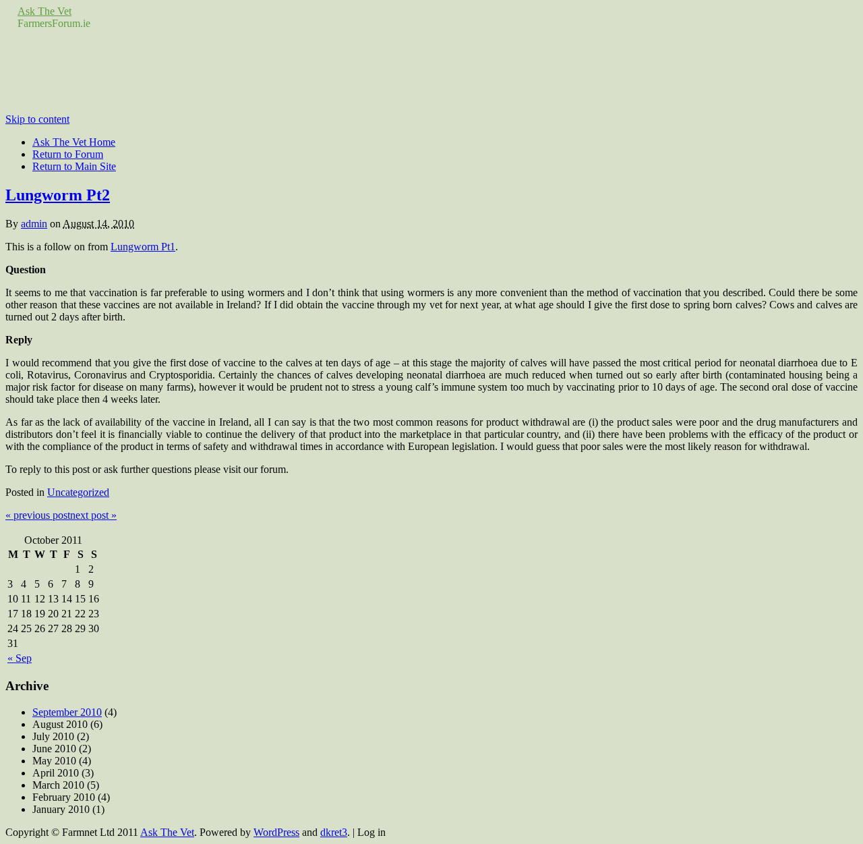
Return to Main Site (74, 166)
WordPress (276, 832)
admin (34, 223)
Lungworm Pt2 (57, 195)
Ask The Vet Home (73, 142)
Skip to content (37, 119)
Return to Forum (67, 154)
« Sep (19, 658)
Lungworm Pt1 (143, 246)
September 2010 (67, 712)
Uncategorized (78, 492)
